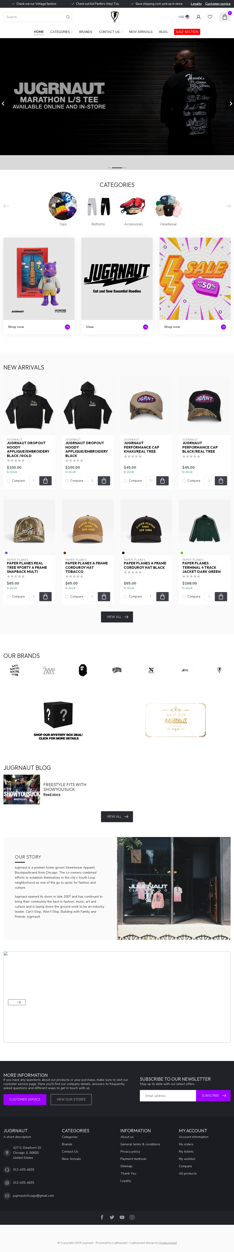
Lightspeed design (142, 1243)
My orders (186, 1144)
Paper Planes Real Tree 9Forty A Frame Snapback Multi (27, 567)
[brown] (65, 553)
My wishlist (187, 1159)
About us (127, 1137)
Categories (60, 32)
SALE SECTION (187, 32)
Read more (51, 794)
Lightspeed (119, 1243)
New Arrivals (141, 32)
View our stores (71, 1099)
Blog (163, 32)
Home (39, 32)
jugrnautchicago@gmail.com (33, 1196)
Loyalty (196, 4)
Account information (193, 1137)
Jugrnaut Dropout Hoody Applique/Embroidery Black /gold (28, 449)
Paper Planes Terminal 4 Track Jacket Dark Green (201, 567)
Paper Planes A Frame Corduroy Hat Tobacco (86, 567)
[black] (123, 553)
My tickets (186, 1151)
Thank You (128, 1173)
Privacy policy (130, 1151)
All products (188, 1173)
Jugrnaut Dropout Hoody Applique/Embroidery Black (86, 449)
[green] (182, 553)
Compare (18, 480)
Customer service (218, 4)
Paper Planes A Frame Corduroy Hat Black (145, 565)
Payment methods (133, 1159)
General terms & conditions (140, 1144)
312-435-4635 (23, 1169)
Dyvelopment (168, 1243)
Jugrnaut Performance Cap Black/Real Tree (200, 447)
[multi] (6, 553)
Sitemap (126, 1166)
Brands (85, 32)
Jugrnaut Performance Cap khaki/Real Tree (141, 447)
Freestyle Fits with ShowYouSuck (64, 787)
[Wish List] (210, 16)
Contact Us (109, 32)
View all (114, 617)
